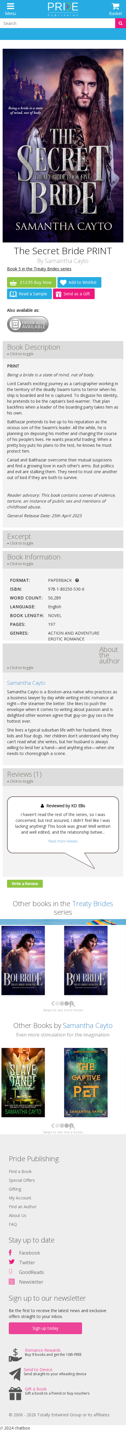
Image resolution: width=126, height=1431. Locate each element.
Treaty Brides (92, 903)
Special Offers (22, 1180)
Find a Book (20, 1171)
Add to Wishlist (83, 282)
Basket (115, 13)
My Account (20, 1198)
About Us (17, 1215)
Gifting (15, 1189)
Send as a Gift (77, 293)
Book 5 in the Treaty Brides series (39, 269)
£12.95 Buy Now (35, 282)
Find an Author (23, 1206)
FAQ (13, 1224)
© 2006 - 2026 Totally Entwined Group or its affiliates (59, 1414)
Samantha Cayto (66, 261)
